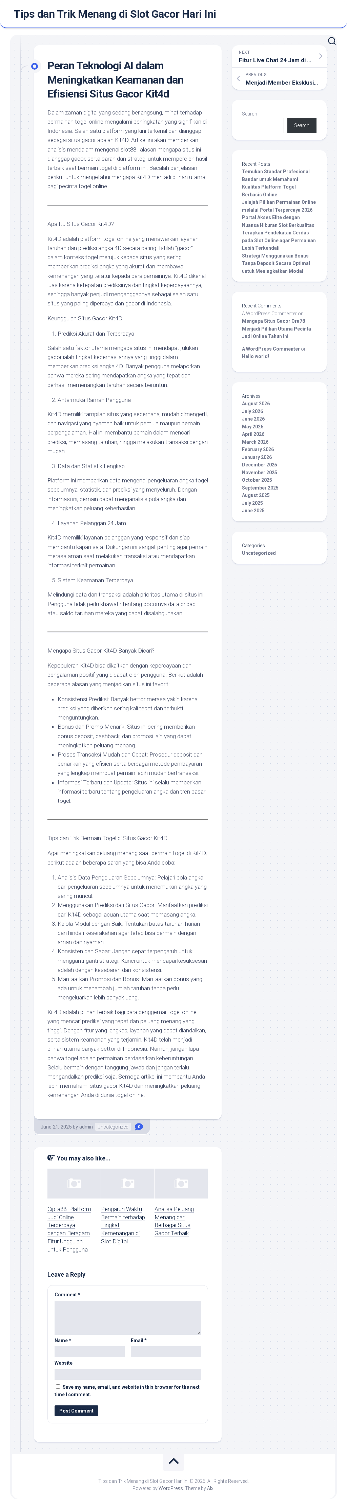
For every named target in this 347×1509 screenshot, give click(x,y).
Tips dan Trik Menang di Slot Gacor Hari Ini (115, 13)
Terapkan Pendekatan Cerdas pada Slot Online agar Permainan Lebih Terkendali (279, 240)
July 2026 (252, 411)
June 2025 (253, 510)
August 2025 (256, 495)
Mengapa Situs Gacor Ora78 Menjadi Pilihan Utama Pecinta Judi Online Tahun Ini (276, 328)
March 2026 (255, 442)
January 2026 (257, 457)
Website (64, 1363)
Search (249, 114)
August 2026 (256, 403)
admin (86, 1127)
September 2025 (260, 488)
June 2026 (253, 419)
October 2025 (257, 480)
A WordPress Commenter (271, 349)
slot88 (128, 149)
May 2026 (252, 426)
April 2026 (253, 434)
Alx (210, 1488)
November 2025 (259, 472)
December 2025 (259, 464)
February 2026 (258, 449)
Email (139, 1340)
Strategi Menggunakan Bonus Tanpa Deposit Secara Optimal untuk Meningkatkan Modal (276, 263)
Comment (67, 1294)
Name (63, 1340)
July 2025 (252, 503)
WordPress (171, 1488)
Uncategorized (113, 1127)
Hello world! (255, 356)
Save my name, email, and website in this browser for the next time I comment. (127, 1391)
